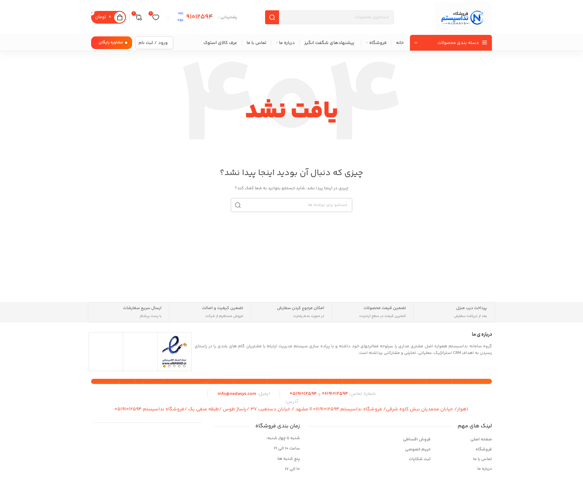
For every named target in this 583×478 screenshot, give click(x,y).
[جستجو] (238, 205)
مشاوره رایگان (111, 42)
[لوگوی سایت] (463, 17)
